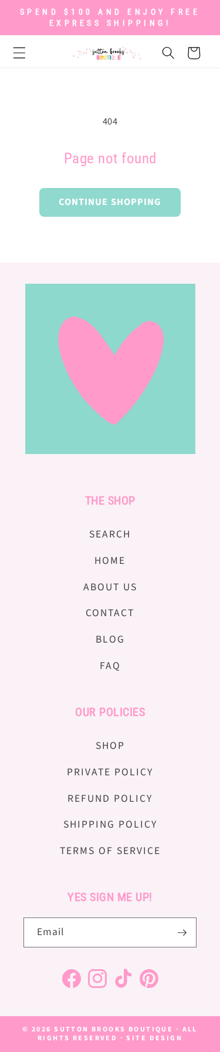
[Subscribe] (182, 932)
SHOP (110, 745)
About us (110, 587)
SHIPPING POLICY (110, 824)
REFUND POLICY (110, 798)
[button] (26, 53)
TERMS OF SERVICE (110, 850)
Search (110, 534)
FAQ (110, 665)
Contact (110, 613)
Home (110, 560)
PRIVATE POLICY (110, 772)
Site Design (154, 1038)
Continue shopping (110, 202)
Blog (110, 639)
